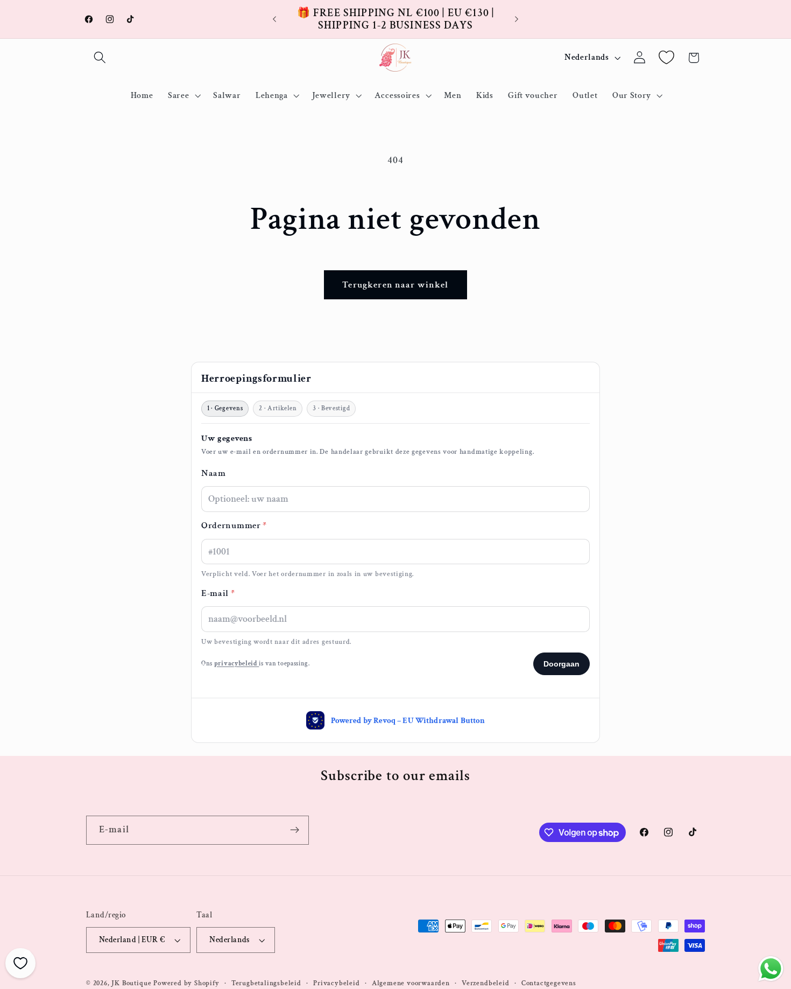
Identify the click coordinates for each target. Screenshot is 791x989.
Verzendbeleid (485, 983)
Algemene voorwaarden (411, 983)
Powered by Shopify (186, 983)
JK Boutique (131, 983)
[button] (100, 58)
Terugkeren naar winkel (395, 285)
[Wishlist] (666, 58)
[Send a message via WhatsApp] (771, 969)
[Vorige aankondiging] (274, 19)
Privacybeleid (336, 983)
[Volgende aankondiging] (516, 19)
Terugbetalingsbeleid (266, 983)
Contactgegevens (548, 983)
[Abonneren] (294, 830)
